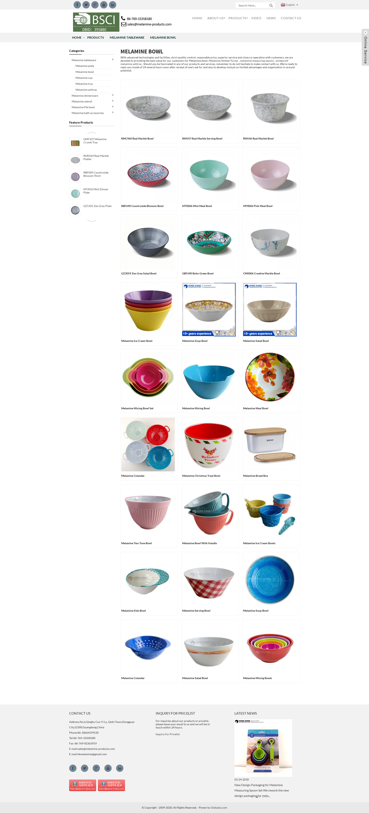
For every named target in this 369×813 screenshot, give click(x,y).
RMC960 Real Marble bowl (137, 138)
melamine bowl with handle (199, 543)
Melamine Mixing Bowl (196, 408)
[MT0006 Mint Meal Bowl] (209, 174)
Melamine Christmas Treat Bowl (201, 475)
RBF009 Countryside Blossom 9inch (95, 174)
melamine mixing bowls (257, 678)
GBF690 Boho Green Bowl (198, 273)
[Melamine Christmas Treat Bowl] (209, 444)
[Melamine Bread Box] (270, 444)
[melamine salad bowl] (209, 646)
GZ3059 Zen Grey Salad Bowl (138, 273)
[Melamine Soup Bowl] (209, 309)
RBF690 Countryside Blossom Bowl (142, 206)
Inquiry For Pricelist (168, 734)
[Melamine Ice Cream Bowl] (148, 309)
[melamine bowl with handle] (209, 511)
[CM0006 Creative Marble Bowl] (270, 241)
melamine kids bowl (133, 610)
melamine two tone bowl (136, 543)
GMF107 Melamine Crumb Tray (94, 140)
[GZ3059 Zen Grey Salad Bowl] (148, 241)
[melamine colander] (148, 646)
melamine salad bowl (195, 678)
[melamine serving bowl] (209, 579)
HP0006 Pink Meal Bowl (258, 206)
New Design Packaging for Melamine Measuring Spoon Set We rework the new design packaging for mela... (261, 790)
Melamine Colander (133, 475)
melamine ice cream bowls (259, 543)
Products (95, 37)
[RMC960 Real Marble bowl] (148, 107)
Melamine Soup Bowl (195, 340)
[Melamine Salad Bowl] (270, 309)
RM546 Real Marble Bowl (258, 138)
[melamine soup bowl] (270, 579)
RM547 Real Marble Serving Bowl (202, 138)
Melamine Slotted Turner (223, 60)
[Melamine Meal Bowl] (270, 376)
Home (76, 37)
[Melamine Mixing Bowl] (209, 376)
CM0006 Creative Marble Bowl (261, 273)
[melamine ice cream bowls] (270, 511)
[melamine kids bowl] (148, 579)
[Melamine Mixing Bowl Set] (148, 376)
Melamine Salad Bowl (256, 340)
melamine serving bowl (196, 610)
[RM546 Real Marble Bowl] (270, 107)
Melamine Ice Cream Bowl (136, 340)
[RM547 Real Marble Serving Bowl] (209, 107)
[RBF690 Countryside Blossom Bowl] (148, 174)
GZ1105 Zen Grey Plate (97, 206)
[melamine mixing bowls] (270, 646)
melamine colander (133, 678)
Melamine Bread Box (255, 475)
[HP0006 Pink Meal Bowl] (270, 174)
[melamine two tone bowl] (148, 511)
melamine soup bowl (255, 610)
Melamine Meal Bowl (255, 408)
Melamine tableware (127, 37)
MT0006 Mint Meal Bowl (197, 206)
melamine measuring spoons (257, 60)
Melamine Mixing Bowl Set (137, 408)
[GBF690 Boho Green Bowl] (209, 241)
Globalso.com (219, 807)
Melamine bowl (163, 37)
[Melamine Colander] (148, 444)
